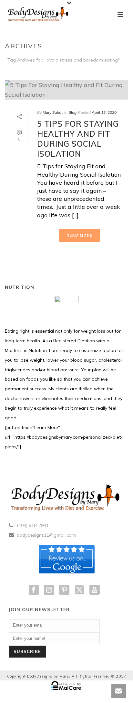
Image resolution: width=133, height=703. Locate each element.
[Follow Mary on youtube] (94, 590)
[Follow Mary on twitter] (79, 590)
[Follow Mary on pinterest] (64, 590)
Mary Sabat (53, 112)
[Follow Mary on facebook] (34, 590)
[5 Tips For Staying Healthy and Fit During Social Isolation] (66, 90)
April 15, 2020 (104, 112)
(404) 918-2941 (33, 525)
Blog (72, 112)
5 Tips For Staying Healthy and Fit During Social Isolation (78, 139)
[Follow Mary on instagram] (49, 590)
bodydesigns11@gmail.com (46, 535)
